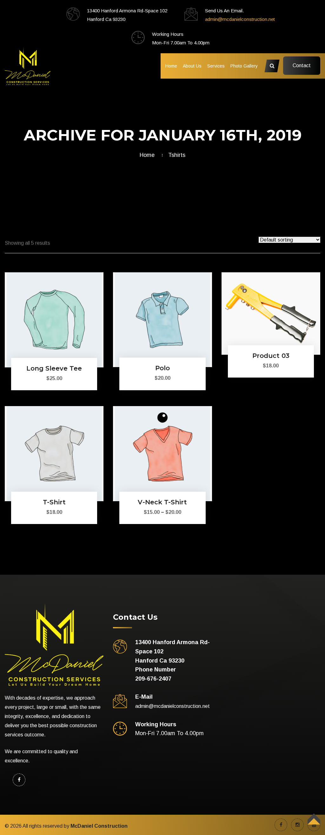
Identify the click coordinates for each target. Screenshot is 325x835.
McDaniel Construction (99, 826)
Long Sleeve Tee (54, 368)
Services (216, 65)
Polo (162, 368)
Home (171, 65)
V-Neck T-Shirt (162, 502)
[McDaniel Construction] (27, 65)
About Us (192, 65)
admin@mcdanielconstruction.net (240, 19)
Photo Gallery (244, 65)
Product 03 (270, 355)
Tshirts (176, 155)
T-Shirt (54, 502)
